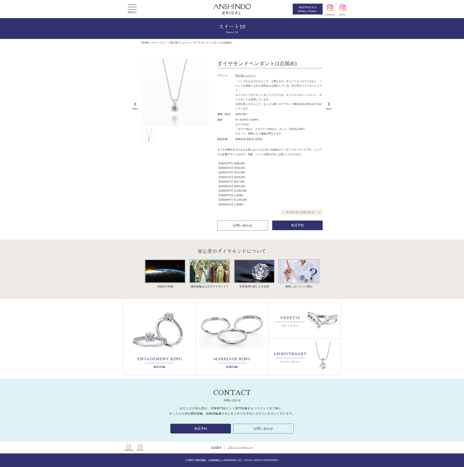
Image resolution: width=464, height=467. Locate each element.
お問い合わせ (242, 225)
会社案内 (216, 447)
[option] (175, 92)
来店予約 (297, 225)
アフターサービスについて (300, 212)
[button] (132, 8)
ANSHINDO (129, 450)
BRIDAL (140, 450)
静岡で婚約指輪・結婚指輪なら (206, 460)
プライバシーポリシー (240, 447)
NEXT (329, 109)
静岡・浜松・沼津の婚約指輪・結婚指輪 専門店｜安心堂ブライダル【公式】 (232, 9)
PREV (135, 109)
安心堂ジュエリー (245, 75)
